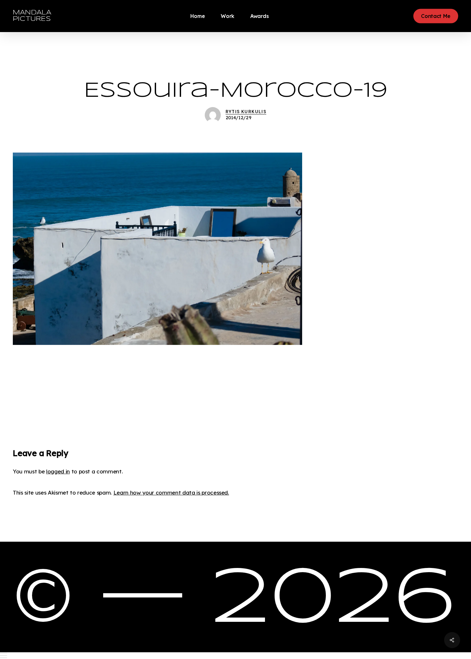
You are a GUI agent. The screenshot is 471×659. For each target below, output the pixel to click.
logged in (58, 471)
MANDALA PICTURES (32, 16)
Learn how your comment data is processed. (171, 492)
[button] (235, 655)
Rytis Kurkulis (246, 111)
